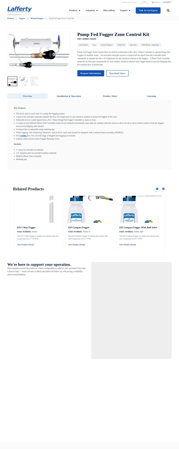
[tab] (27, 96)
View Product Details (25, 245)
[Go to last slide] (11, 51)
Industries (90, 10)
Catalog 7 (24, 136)
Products (73, 10)
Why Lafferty (109, 10)
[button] (12, 81)
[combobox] (168, 10)
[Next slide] (66, 51)
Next (163, 189)
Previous (157, 189)
